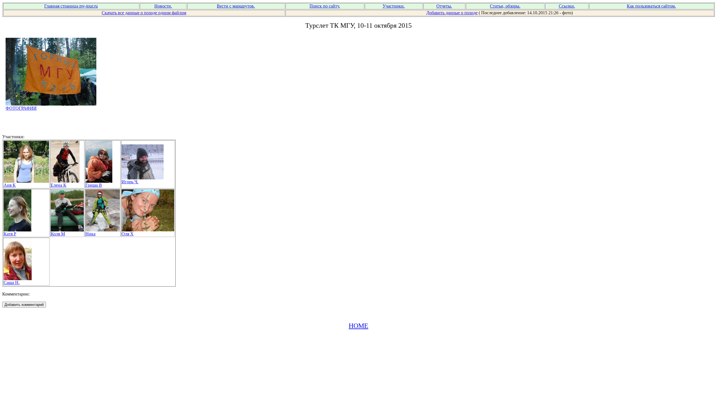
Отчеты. (444, 6)
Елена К (58, 185)
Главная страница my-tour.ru (71, 6)
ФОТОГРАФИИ (21, 108)
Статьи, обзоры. (505, 6)
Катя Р (10, 233)
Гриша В (93, 185)
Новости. (163, 6)
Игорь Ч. (130, 181)
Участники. (394, 6)
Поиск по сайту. (324, 6)
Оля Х (128, 233)
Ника (90, 233)
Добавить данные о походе (452, 12)
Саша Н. (12, 282)
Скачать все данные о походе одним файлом (144, 12)
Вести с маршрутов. (236, 6)
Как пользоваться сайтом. (651, 6)
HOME (358, 325)
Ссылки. (567, 6)
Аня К (10, 185)
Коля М (58, 233)
